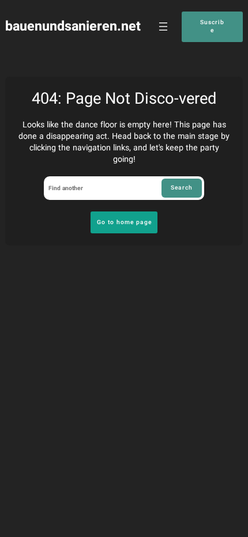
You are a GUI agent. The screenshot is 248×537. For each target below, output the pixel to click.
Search (182, 187)
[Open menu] (163, 26)
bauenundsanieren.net (73, 26)
